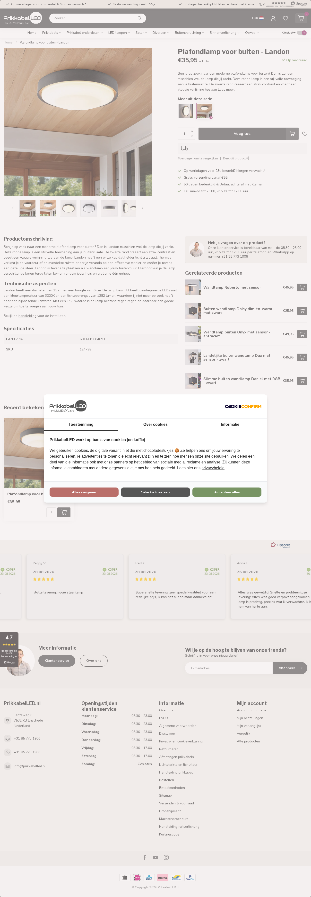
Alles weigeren (84, 492)
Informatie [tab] (230, 424)
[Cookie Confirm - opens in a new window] (243, 406)
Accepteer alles (227, 492)
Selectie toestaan (155, 492)
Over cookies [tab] (155, 424)
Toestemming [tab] (81, 424)
